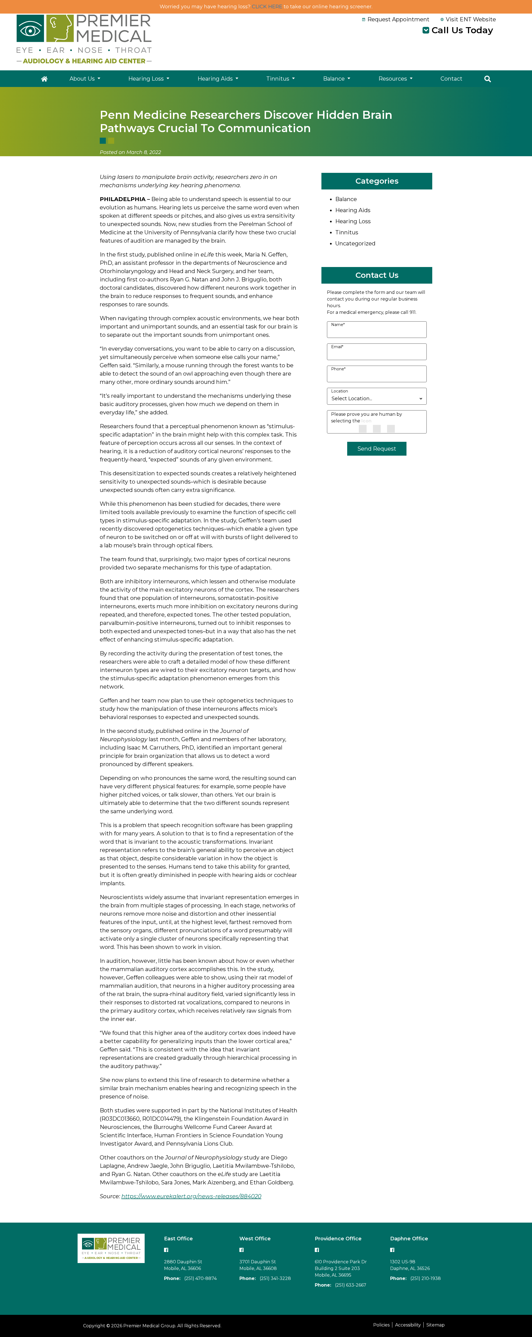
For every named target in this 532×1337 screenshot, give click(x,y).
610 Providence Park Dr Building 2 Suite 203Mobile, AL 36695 (341, 1268)
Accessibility (408, 1325)
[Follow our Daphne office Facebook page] (392, 1249)
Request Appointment (398, 19)
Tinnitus (277, 78)
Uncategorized (355, 243)
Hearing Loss (146, 78)
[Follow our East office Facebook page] (166, 1249)
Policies (381, 1325)
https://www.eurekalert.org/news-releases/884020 (191, 1196)
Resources (392, 78)
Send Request (376, 448)
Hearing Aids (215, 78)
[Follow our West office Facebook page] (241, 1249)
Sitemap (435, 1325)
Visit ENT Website (471, 19)
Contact (451, 78)
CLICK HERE (267, 7)
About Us (82, 78)
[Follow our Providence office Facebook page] (317, 1249)
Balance (334, 78)
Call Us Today (462, 30)
